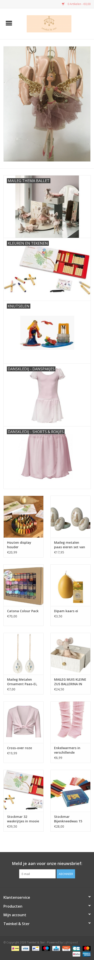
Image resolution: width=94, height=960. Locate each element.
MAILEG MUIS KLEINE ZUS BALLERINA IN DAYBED (70, 681)
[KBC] (56, 948)
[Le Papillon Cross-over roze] (23, 722)
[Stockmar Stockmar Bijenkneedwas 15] (70, 790)
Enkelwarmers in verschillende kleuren (67, 750)
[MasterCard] (86, 948)
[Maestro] (45, 948)
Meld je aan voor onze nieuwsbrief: (47, 863)
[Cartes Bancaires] (76, 948)
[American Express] (86, 954)
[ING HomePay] (66, 948)
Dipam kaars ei (66, 611)
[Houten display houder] (23, 516)
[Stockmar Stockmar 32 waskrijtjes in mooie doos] (23, 790)
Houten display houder (19, 544)
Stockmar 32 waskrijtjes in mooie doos (23, 819)
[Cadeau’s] (47, 103)
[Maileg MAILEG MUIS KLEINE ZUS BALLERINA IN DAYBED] (70, 654)
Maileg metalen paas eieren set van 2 (69, 544)
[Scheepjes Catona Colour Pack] (23, 585)
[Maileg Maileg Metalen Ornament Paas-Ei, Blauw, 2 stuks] (23, 654)
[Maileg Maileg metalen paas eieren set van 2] (70, 516)
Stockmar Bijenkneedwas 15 (68, 818)
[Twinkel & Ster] (55, 23)
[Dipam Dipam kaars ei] (70, 585)
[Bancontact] (35, 948)
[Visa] (25, 948)
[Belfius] (76, 954)
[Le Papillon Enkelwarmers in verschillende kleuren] (70, 722)
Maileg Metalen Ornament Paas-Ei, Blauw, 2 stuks (22, 681)
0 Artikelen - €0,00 (79, 4)
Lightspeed (70, 942)
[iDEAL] (15, 948)
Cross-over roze (19, 748)
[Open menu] (9, 22)
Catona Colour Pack (23, 611)
